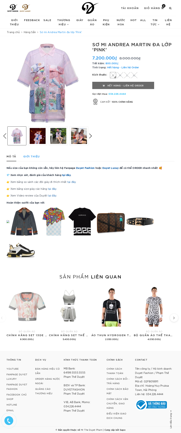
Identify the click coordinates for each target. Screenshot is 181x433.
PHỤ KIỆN (106, 22)
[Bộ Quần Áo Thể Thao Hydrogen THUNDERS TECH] (154, 312)
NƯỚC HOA (121, 22)
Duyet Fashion (85, 167)
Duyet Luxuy (110, 167)
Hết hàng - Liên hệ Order (123, 67)
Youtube (13, 368)
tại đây (71, 181)
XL (134, 75)
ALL (143, 20)
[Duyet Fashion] (13, 8)
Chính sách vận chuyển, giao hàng (117, 403)
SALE (47, 20)
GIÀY (79, 20)
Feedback (32, 20)
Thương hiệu (63, 22)
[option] (48, 82)
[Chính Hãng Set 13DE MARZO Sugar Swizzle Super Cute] (27, 312)
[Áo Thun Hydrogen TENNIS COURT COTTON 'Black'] (111, 312)
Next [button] (90, 136)
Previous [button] (4, 136)
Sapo (122, 429)
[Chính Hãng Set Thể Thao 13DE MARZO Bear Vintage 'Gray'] (69, 312)
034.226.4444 (117, 93)
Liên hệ (168, 22)
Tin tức (154, 22)
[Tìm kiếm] (170, 8)
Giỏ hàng (154, 8)
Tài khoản (130, 8)
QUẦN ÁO (92, 22)
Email (10, 410)
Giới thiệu (14, 22)
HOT (133, 20)
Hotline (12, 404)
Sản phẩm (90, 276)
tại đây (66, 174)
